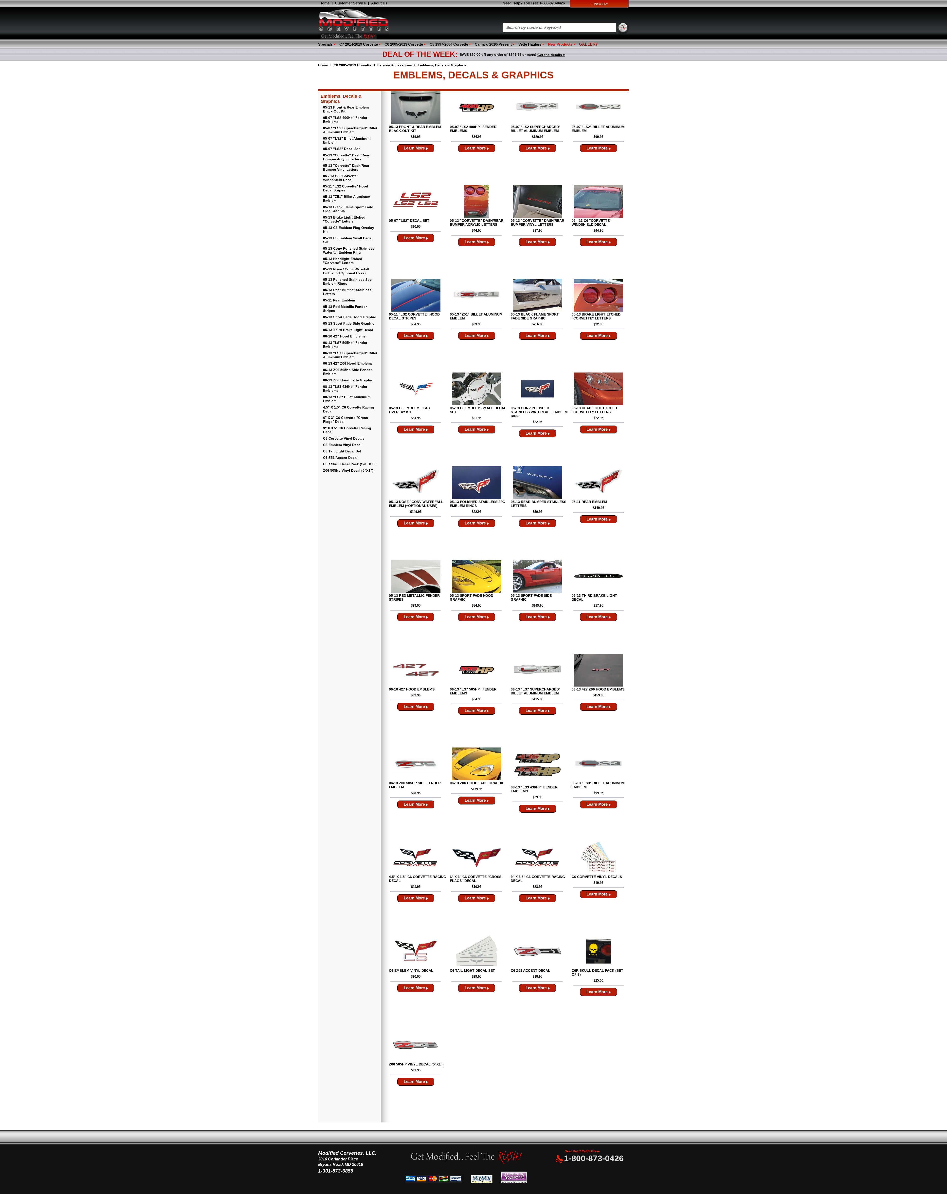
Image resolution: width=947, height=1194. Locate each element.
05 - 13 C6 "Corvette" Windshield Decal (340, 178)
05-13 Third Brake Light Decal (348, 330)
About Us (379, 3)
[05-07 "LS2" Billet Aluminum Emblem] (598, 108)
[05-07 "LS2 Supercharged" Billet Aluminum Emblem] (537, 108)
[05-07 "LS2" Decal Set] (415, 202)
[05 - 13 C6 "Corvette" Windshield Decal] (598, 202)
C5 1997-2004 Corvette (449, 44)
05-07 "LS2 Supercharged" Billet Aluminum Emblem (350, 130)
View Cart (601, 4)
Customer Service (350, 3)
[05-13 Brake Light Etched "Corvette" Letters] (598, 295)
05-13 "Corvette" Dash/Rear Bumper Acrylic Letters (346, 157)
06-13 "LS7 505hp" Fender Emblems (345, 345)
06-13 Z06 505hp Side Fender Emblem (347, 372)
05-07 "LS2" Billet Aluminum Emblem (346, 140)
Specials (325, 44)
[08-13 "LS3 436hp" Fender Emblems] (537, 766)
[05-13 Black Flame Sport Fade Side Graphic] (537, 295)
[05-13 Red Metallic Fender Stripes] (415, 577)
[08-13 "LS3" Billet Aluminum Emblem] (598, 764)
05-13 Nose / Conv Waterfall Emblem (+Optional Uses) (346, 271)
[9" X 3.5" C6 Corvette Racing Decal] (537, 858)
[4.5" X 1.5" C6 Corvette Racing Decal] (415, 858)
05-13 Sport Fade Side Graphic (348, 323)
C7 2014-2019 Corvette (358, 44)
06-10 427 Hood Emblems (344, 336)
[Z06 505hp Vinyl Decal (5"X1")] (415, 1045)
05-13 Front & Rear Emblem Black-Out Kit (346, 109)
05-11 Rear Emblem (339, 300)
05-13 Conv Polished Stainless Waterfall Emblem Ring (348, 250)
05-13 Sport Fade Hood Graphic (349, 317)
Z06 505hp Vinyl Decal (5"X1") (348, 470)
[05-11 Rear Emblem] (598, 483)
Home (324, 3)
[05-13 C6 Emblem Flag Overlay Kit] (415, 389)
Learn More (415, 148)
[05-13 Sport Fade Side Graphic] (537, 577)
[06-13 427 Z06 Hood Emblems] (598, 670)
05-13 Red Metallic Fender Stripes (345, 309)
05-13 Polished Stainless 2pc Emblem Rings (347, 281)
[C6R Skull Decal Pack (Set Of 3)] (598, 952)
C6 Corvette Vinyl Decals (343, 438)
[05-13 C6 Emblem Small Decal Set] (476, 389)
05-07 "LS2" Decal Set (341, 149)
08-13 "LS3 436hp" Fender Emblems (345, 388)
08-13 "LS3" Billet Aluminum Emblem (346, 399)
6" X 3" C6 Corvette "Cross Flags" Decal (345, 420)
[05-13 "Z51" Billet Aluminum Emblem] (476, 295)
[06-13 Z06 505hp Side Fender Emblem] (415, 764)
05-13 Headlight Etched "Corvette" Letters (342, 261)
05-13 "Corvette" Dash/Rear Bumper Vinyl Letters (346, 167)
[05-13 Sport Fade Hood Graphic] (476, 577)
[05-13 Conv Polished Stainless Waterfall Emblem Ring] (537, 389)
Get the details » (551, 55)
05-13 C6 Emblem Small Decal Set (347, 240)
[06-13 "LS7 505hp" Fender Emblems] (476, 670)
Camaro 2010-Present (493, 44)
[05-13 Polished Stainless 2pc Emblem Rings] (476, 483)
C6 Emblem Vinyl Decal (342, 445)
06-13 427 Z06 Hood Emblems (348, 363)
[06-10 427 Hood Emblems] (415, 670)
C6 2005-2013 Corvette (403, 44)
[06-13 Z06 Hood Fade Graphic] (476, 764)
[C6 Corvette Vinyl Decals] (598, 858)
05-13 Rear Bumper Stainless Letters (347, 292)
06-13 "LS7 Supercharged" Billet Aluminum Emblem (350, 355)
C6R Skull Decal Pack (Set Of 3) (349, 464)
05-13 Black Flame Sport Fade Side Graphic (348, 209)
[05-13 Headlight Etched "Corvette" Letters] (598, 389)
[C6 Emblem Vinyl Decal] (415, 952)
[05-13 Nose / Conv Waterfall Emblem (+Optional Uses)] (415, 483)
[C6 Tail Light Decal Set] (476, 952)
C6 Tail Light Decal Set (342, 451)
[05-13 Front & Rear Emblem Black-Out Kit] (415, 108)
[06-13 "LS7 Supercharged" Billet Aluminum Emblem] (537, 670)
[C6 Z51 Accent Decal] (537, 952)
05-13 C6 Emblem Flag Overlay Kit (348, 230)
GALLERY (588, 44)
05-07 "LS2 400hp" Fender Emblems (345, 120)
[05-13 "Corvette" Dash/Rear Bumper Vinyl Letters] (537, 202)
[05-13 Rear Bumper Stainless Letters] (537, 483)
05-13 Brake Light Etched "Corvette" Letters (344, 219)
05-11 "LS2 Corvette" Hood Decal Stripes (345, 188)
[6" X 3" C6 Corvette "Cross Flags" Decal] (476, 858)
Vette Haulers (529, 44)
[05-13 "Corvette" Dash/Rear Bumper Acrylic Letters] (476, 202)
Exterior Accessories (394, 65)
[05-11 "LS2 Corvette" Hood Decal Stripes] (415, 295)
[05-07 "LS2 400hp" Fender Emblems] (476, 108)
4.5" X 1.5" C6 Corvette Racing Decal (348, 409)
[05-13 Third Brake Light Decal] (598, 577)
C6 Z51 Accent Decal (340, 458)
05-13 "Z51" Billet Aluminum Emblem (346, 199)
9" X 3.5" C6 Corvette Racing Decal (347, 430)
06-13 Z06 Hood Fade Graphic (348, 380)
